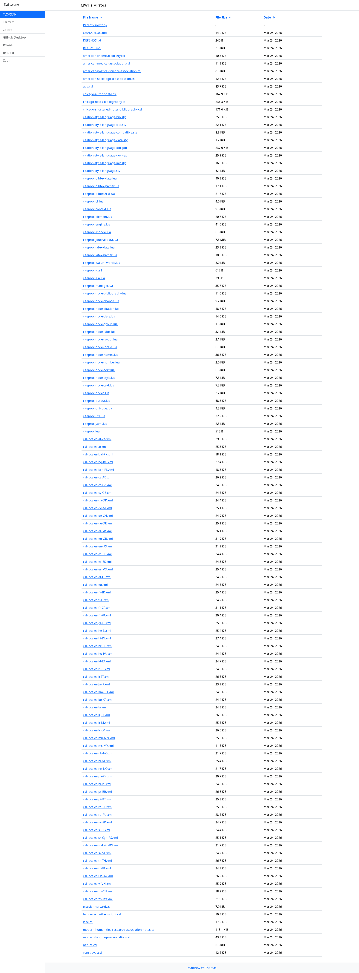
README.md (92, 48)
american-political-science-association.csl (112, 71)
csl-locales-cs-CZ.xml (97, 485)
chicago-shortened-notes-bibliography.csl (112, 109)
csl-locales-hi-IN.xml (97, 638)
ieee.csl (88, 922)
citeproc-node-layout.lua (100, 339)
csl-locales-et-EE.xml (97, 577)
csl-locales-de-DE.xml (98, 523)
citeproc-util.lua (94, 416)
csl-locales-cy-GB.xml (97, 493)
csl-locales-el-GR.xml (97, 531)
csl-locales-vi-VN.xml (97, 884)
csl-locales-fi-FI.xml (96, 600)
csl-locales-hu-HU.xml (98, 654)
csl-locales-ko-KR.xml (97, 700)
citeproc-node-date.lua (99, 316)
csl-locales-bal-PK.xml (98, 454)
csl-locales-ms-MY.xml (98, 746)
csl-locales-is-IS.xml (96, 669)
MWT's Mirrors (93, 5)
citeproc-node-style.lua (99, 378)
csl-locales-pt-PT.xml (97, 799)
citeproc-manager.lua (98, 286)
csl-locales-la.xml (95, 707)
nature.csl (90, 945)
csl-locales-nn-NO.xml (98, 769)
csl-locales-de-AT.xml (97, 508)
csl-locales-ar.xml (95, 447)
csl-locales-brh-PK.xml (98, 470)
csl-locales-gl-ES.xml (97, 623)
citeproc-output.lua (96, 401)
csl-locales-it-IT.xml (96, 677)
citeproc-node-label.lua (99, 332)
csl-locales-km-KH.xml (98, 692)
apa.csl (88, 86)
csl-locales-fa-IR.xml (97, 592)
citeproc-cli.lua (93, 201)
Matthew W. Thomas (202, 968)
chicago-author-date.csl (99, 94)
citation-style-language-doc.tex (105, 155)
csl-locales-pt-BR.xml (97, 792)
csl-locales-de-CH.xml (98, 516)
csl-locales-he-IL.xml (97, 631)
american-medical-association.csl (106, 63)
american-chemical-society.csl (104, 56)
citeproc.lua (91, 431)
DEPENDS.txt (92, 40)
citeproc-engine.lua (96, 224)
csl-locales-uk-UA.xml (98, 876)
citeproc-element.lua (97, 217)
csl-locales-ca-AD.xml (97, 477)
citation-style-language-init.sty (104, 163)
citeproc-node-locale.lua (100, 347)
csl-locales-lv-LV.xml (97, 730)
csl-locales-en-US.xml (98, 546)
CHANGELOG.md (95, 33)
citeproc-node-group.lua (100, 324)
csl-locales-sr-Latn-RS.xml (101, 845)
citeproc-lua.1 (92, 270)
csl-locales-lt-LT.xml (96, 723)
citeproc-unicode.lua (97, 408)
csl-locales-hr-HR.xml (97, 646)
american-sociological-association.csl (109, 79)
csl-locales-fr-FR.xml (97, 615)
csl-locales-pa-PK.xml (97, 776)
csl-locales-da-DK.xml (98, 500)
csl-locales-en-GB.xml (98, 539)
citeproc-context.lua (97, 209)
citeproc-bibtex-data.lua (100, 178)
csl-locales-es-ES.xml (97, 562)
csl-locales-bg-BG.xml (98, 462)
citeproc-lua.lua (94, 278)
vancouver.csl (92, 953)
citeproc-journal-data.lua (100, 240)
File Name (90, 17)
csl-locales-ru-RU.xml (97, 815)
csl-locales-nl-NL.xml (97, 761)
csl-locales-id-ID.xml (97, 661)
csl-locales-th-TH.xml (97, 861)
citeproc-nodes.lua (96, 393)
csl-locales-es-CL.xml (97, 554)
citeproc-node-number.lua (101, 362)
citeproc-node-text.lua (98, 385)
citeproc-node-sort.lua (99, 370)
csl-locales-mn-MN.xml (99, 738)
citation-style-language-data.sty (105, 140)
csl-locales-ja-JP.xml (96, 684)
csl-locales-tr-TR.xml (97, 868)
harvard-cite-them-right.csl (102, 914)
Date (267, 17)
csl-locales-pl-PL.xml (97, 784)
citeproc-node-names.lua (100, 355)
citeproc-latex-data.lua (99, 247)
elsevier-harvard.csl (97, 907)
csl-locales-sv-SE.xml (97, 853)
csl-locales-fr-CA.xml (97, 608)
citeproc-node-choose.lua (101, 301)
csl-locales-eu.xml (95, 585)
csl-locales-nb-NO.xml (98, 753)
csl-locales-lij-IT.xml (96, 715)
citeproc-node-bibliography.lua (105, 293)
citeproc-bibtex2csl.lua (99, 194)
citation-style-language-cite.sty (104, 125)
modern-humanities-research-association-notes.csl (119, 930)
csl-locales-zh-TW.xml (98, 899)
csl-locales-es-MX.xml (98, 569)
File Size (221, 17)
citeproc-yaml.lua (95, 424)
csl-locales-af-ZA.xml (97, 439)
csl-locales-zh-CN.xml (98, 891)
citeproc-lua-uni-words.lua (101, 263)
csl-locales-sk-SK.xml (97, 822)
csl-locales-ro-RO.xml (97, 807)
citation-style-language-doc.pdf (105, 148)
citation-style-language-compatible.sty (110, 132)
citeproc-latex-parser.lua (100, 255)
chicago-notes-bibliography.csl (104, 102)
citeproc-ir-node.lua (97, 232)
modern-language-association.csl (106, 937)
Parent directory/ (95, 25)
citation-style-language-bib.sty (104, 117)
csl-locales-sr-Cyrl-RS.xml (100, 838)
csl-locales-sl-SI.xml (96, 830)
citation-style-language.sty (101, 171)
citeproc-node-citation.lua (101, 309)
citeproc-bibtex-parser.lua (101, 186)
